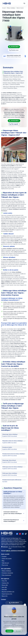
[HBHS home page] (7, 3)
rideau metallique (11, 8)
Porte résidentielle (6, 575)
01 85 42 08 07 (15, 46)
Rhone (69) (5, 585)
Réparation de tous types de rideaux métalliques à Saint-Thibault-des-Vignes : (13, 76)
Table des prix (5, 563)
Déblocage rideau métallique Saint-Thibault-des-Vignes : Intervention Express (13, 79)
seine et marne (20, 8)
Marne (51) (4, 596)
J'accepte (9, 631)
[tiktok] (26, 534)
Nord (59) (4, 589)
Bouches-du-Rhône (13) (8, 591)
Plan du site (5, 565)
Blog (3, 560)
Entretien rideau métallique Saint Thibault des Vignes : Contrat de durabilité (13, 83)
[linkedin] (23, 534)
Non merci (18, 631)
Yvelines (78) (5, 583)
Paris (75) (4, 580)
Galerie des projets (6, 558)
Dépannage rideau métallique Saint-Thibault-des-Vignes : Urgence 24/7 (13, 72)
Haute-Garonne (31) (7, 594)
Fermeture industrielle (7, 573)
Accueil (4, 8)
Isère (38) (4, 587)
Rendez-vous (14, 50)
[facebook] (17, 534)
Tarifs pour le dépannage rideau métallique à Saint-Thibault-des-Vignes (14, 87)
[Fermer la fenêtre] (25, 605)
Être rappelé (14, 124)
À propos (4, 556)
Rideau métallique (6, 570)
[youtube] (20, 534)
